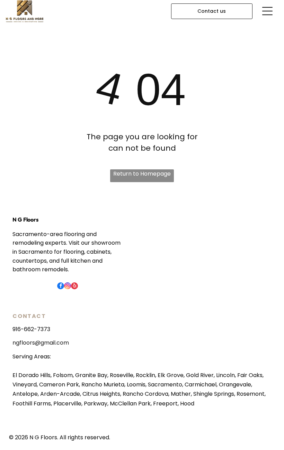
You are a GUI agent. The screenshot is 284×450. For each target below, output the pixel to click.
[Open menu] (267, 11)
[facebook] (60, 286)
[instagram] (67, 286)
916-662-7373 (31, 329)
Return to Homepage (142, 174)
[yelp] (74, 286)
